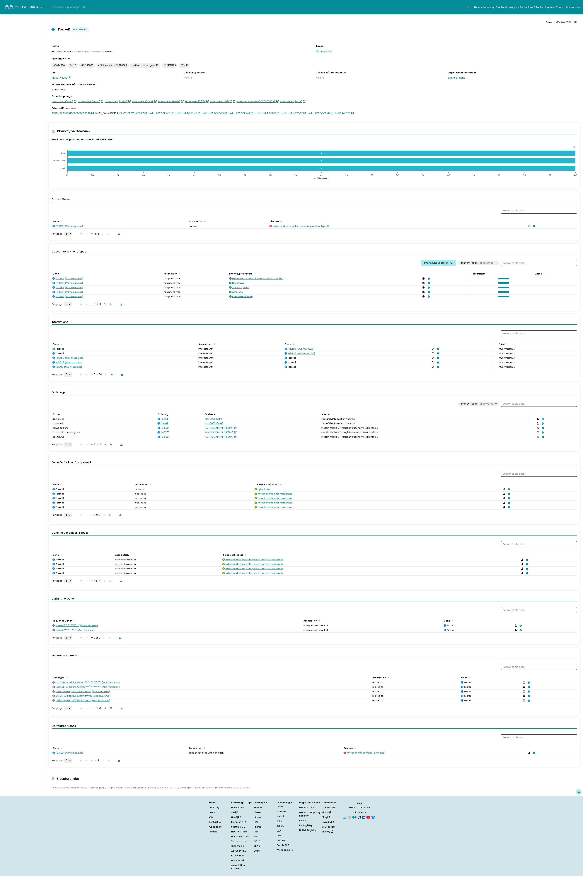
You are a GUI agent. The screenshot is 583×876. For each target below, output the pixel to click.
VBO (256, 836)
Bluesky (326, 831)
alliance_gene (456, 78)
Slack (325, 812)
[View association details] (533, 226)
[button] (503, 278)
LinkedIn (326, 821)
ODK (278, 835)
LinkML (279, 821)
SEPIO (257, 845)
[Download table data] (118, 234)
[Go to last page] (110, 304)
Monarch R (237, 821)
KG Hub (303, 820)
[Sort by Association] (204, 221)
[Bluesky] (373, 817)
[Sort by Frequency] (487, 273)
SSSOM (280, 825)
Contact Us (215, 821)
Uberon (258, 812)
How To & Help (239, 831)
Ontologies (512, 7)
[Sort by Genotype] (66, 677)
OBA (256, 831)
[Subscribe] (344, 817)
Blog (324, 817)
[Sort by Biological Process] (245, 554)
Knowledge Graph (493, 7)
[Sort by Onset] (543, 273)
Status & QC (238, 826)
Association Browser (238, 867)
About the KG (238, 850)
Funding (212, 831)
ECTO (257, 850)
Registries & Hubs (555, 7)
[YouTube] (368, 817)
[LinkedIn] (363, 817)
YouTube (327, 826)
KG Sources (237, 855)
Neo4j (234, 817)
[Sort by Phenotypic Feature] (254, 273)
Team (211, 812)
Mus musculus (324, 51)
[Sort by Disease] (280, 221)
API (233, 812)
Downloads (237, 807)
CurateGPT (282, 845)
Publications (215, 826)
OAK (278, 830)
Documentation (240, 836)
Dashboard (237, 860)
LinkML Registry (307, 830)
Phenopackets (284, 849)
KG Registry (305, 825)
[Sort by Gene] (61, 221)
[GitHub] (359, 817)
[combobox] (260, 7)
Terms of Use (238, 841)
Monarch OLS (306, 807)
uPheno (258, 817)
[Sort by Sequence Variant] (75, 620)
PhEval (280, 816)
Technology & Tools (531, 7)
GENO (257, 841)
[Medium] (354, 817)
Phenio (257, 826)
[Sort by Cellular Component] (280, 484)
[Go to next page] (104, 304)
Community (573, 7)
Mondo (258, 807)
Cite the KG (237, 845)
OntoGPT (281, 840)
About (478, 7)
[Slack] (349, 817)
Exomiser (281, 811)
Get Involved (329, 807)
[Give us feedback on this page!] (578, 792)
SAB (210, 817)
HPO (256, 821)
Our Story (213, 807)
